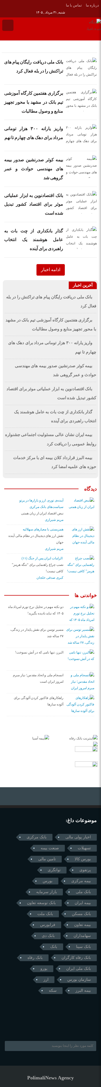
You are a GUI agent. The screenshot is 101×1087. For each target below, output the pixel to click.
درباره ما (92, 5)
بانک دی (48, 936)
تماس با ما (74, 5)
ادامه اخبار (50, 269)
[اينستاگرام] (11, 5)
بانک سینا (83, 947)
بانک (53, 947)
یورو (43, 968)
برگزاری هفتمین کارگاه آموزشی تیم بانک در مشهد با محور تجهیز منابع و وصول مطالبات (33, 102)
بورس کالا (83, 859)
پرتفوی (85, 870)
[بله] (27, 5)
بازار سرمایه (46, 892)
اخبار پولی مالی (78, 837)
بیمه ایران (83, 903)
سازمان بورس (79, 979)
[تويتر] (19, 5)
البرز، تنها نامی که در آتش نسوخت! (39, 652)
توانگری (54, 870)
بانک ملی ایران (78, 968)
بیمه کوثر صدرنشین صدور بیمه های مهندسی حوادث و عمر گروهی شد (33, 168)
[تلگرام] (3, 5)
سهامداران (82, 936)
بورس (47, 881)
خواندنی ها (86, 595)
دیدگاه (90, 489)
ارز (46, 979)
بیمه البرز (83, 990)
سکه (53, 990)
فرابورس (47, 925)
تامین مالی (47, 859)
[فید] (35, 5)
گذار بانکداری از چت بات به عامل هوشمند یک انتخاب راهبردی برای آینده (33, 239)
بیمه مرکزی (81, 881)
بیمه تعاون (82, 925)
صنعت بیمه (50, 848)
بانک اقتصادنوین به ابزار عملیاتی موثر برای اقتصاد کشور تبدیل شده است (33, 204)
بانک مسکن (81, 914)
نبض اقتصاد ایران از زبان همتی (42, 513)
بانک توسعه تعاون (41, 903)
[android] (41, 1027)
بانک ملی (83, 892)
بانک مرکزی (37, 837)
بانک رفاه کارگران (76, 958)
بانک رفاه (35, 958)
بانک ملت (45, 914)
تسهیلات (84, 848)
